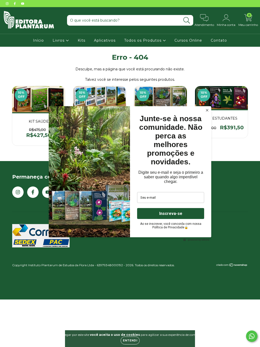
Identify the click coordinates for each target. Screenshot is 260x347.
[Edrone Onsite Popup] (130, 173)
